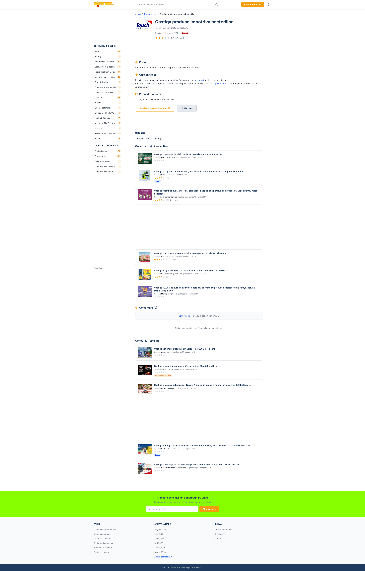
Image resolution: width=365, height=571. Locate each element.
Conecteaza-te (185, 316)
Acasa (138, 14)
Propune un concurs (103, 547)
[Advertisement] (108, 27)
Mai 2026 (158, 543)
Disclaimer (220, 534)
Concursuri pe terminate (105, 529)
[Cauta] (216, 4)
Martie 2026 (160, 552)
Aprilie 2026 (160, 547)
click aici (199, 80)
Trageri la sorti (150, 14)
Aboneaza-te (209, 509)
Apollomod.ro (220, 83)
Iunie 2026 (159, 538)
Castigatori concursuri (104, 543)
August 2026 (160, 529)
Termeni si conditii (223, 529)
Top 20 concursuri (102, 538)
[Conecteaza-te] (268, 4)
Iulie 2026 (159, 534)
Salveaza (188, 108)
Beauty (158, 138)
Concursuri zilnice (102, 534)
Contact (219, 538)
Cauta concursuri (101, 552)
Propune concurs (252, 4)
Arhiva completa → (163, 556)
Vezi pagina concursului (153, 108)
